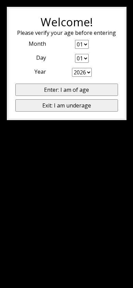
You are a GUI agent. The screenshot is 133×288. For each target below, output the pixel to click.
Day (41, 57)
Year (40, 71)
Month (37, 43)
